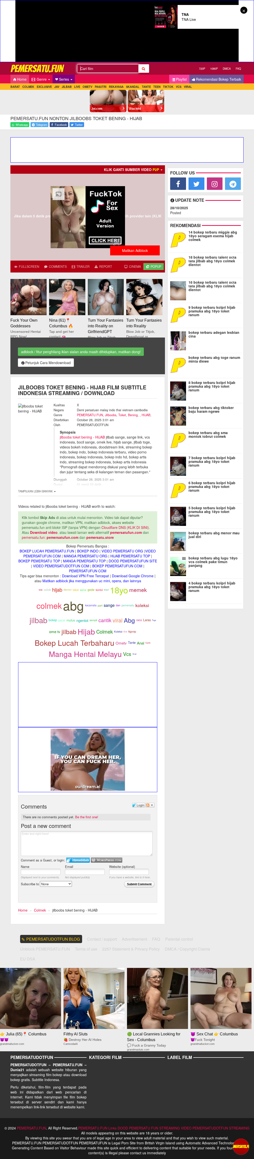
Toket (122, 415)
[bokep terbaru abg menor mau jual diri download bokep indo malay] (179, 540)
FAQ (238, 68)
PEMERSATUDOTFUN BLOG (53, 939)
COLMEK (28, 87)
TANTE (146, 87)
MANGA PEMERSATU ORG (85, 555)
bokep (53, 620)
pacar (61, 620)
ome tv (54, 631)
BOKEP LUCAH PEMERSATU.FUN (47, 550)
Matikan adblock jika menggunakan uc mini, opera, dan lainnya (91, 580)
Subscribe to (30, 884)
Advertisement (134, 939)
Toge (154, 620)
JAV (56, 87)
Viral (134, 653)
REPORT (105, 266)
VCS (178, 87)
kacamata (90, 605)
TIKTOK (168, 87)
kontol (99, 590)
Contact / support (102, 939)
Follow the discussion (150, 805)
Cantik (148, 642)
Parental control (179, 939)
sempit (93, 620)
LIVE (77, 87)
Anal (140, 643)
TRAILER (82, 266)
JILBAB (67, 87)
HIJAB (146, 415)
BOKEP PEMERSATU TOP (39, 560)
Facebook (60, 125)
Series (64, 79)
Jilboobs (110, 415)
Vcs (127, 653)
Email (69, 866)
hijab (57, 589)
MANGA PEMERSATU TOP (84, 560)
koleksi (142, 605)
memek (138, 589)
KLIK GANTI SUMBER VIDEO (131, 169)
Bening (133, 415)
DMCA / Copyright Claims (187, 949)
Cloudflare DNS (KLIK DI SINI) (125, 527)
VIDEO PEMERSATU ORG (122, 550)
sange (109, 605)
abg (73, 605)
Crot (125, 631)
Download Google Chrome (133, 575)
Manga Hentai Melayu (85, 653)
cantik (104, 620)
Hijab (86, 631)
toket (76, 590)
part (100, 605)
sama (83, 590)
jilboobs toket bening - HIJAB (82, 437)
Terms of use (86, 949)
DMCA (227, 68)
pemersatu (128, 605)
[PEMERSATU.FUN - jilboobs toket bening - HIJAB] (37, 68)
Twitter (78, 125)
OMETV (87, 87)
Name (25, 866)
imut (106, 589)
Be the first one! (86, 817)
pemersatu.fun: (34, 537)
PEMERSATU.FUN (90, 415)
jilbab (38, 619)
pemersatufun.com (126, 532)
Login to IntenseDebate (78, 860)
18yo (119, 589)
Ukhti (139, 620)
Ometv (121, 643)
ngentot (82, 620)
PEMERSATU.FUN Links (97, 1127)
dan (118, 605)
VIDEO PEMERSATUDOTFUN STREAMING (215, 1127)
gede (91, 590)
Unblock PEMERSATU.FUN (45, 949)
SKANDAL (132, 87)
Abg (129, 619)
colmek (49, 605)
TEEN (156, 87)
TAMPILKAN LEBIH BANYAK (35, 491)
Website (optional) (122, 866)
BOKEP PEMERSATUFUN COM (117, 565)
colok (47, 589)
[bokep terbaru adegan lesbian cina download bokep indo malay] (179, 339)
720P (202, 68)
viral (118, 620)
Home (22, 79)
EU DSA (27, 959)
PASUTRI (100, 87)
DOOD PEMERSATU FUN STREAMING (149, 1127)
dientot (67, 589)
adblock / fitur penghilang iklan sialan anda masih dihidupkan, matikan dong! (81, 351)
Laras (147, 620)
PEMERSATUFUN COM (87, 570)
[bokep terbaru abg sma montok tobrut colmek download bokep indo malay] (179, 440)
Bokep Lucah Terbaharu (74, 642)
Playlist (181, 79)
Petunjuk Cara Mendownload (48, 362)
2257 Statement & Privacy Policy (131, 949)
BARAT (15, 87)
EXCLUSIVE (44, 87)
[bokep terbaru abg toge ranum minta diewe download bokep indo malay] (179, 364)
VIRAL (188, 87)
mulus (70, 620)
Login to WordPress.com (106, 860)
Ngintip (132, 631)
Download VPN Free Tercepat (85, 575)
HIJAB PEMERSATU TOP (130, 555)
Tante (132, 642)
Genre (42, 79)
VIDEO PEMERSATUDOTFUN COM (61, 565)
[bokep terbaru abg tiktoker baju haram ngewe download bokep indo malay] (179, 414)
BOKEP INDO (87, 550)
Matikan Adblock (135, 250)
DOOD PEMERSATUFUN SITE (133, 560)
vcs (40, 589)
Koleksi (118, 631)
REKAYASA (116, 87)
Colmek (104, 631)
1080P (214, 68)
